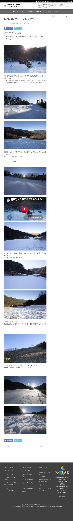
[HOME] (13, 11)
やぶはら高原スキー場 (33, 504)
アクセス (55, 11)
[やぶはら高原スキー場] (13, 5)
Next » (42, 446)
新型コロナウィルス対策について (45, 489)
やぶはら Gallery (26, 467)
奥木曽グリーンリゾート (45, 468)
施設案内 (30, 11)
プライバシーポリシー (45, 485)
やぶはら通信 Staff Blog (27, 475)
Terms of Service (55, 506)
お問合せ (62, 1)
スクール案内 (47, 11)
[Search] (66, 16)
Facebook (9, 28)
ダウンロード (50, 1)
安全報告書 (62, 496)
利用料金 (38, 11)
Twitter (18, 28)
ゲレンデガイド (21, 11)
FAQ (57, 1)
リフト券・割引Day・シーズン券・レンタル (10, 478)
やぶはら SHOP (26, 470)
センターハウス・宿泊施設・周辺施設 (10, 484)
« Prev (7, 446)
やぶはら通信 (41, 1)
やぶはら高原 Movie (27, 479)
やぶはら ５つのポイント (28, 484)
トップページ (9, 467)
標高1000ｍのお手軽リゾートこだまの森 (45, 474)
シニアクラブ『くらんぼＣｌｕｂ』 (10, 489)
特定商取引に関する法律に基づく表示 (45, 480)
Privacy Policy (43, 506)
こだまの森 (69, 1)
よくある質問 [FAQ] (27, 488)
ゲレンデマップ (8, 474)
